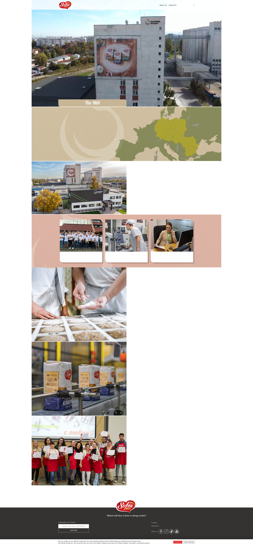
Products (172, 5)
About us (163, 5)
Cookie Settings (189, 542)
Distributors (155, 526)
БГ (194, 5)
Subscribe (73, 530)
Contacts (154, 523)
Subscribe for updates (67, 522)
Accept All (177, 542)
